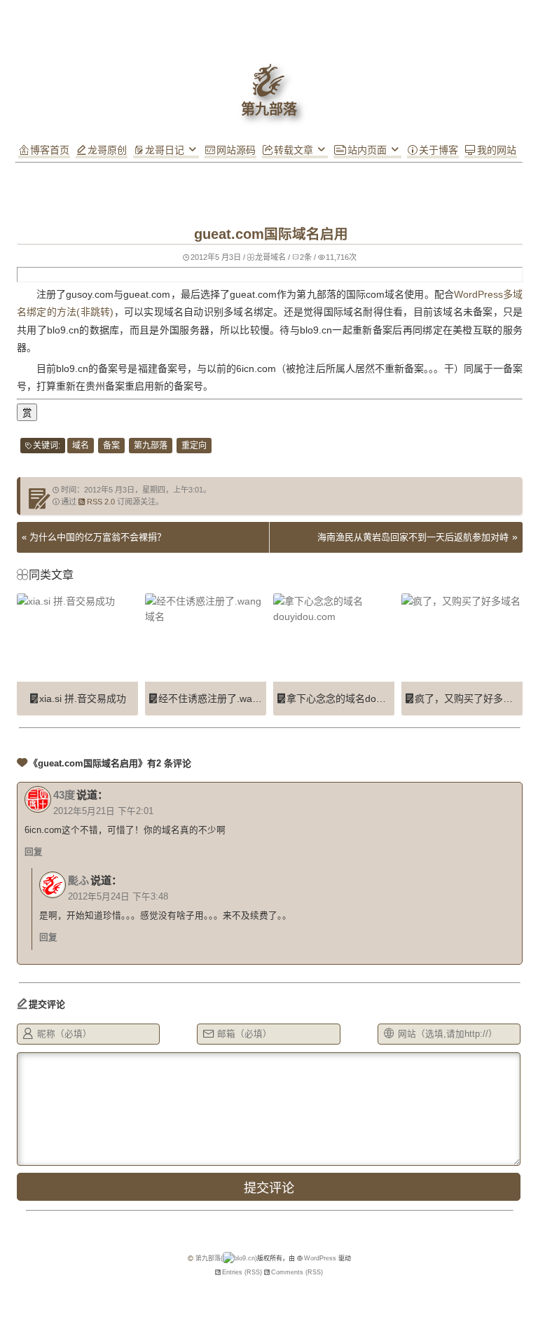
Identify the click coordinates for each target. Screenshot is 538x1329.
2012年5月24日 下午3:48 (118, 897)
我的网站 (496, 150)
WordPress (320, 1258)
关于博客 (438, 150)
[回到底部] (269, 198)
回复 (34, 852)
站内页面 (367, 150)
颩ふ (78, 880)
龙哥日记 (164, 150)
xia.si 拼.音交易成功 (82, 698)
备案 (111, 445)
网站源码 (236, 150)
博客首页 (49, 150)
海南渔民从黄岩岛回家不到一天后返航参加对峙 (413, 537)
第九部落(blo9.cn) (226, 1258)
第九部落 (150, 445)
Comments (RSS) (297, 1272)
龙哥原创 (107, 150)
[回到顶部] (269, 177)
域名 (80, 445)
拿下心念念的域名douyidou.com (357, 698)
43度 (64, 795)
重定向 (194, 445)
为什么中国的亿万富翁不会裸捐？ (97, 537)
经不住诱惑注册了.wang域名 (220, 698)
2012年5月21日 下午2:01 (103, 811)
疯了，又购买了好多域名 (469, 698)
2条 (306, 257)
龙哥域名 (270, 257)
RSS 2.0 (101, 501)
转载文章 (293, 150)
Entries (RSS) (242, 1272)
